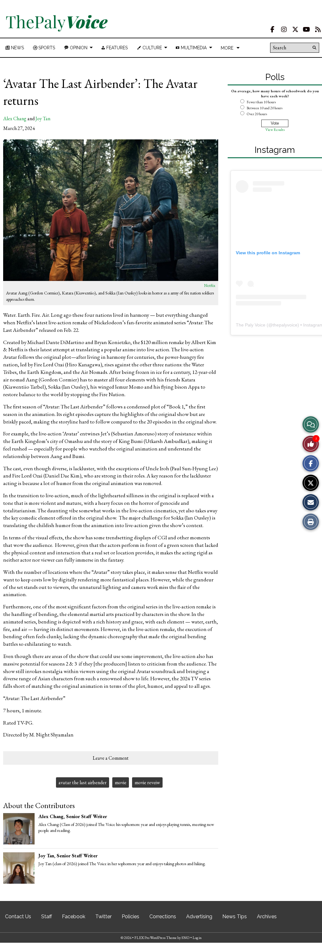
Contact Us (18, 916)
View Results (275, 129)
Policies (130, 916)
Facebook (73, 916)
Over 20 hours (257, 113)
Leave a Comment (111, 758)
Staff (46, 916)
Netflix (209, 285)
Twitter (103, 916)
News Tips (234, 916)
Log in (197, 937)
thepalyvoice (285, 324)
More (227, 48)
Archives (267, 916)
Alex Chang (14, 118)
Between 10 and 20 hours (264, 108)
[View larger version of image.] (110, 210)
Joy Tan (43, 118)
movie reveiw (147, 782)
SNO (185, 937)
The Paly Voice (250, 324)
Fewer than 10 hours (261, 102)
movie (120, 782)
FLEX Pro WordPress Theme (155, 937)
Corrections (162, 916)
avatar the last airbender (82, 782)
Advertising (199, 916)
